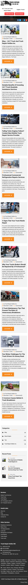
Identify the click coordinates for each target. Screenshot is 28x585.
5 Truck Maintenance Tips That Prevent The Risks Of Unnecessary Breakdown (13, 310)
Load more (7, 61)
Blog (15, 432)
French (23, 9)
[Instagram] (22, 20)
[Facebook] (18, 20)
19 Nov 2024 (12, 474)
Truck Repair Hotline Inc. (15, 444)
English (18, 9)
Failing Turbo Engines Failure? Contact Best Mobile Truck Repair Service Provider (13, 133)
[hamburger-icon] (11, 19)
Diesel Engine (15, 436)
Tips (15, 440)
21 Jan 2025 (12, 458)
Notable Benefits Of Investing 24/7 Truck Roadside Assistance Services (13, 87)
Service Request (19, 13)
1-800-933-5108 (9, 13)
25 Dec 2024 (12, 466)
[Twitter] (20, 20)
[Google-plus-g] (26, 20)
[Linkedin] (24, 20)
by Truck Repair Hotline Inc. (10, 36)
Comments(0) (18, 38)
